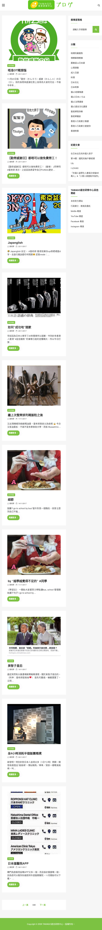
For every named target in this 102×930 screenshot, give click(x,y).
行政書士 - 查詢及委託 (80, 205)
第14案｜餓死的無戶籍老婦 (83, 158)
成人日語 (75, 72)
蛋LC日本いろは (78, 96)
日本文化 (75, 82)
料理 (73, 77)
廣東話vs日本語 (78, 62)
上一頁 (25, 904)
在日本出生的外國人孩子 (82, 153)
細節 (11, 499)
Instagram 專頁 (77, 226)
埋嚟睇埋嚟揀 (77, 57)
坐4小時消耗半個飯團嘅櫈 (25, 753)
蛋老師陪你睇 (77, 111)
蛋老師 (11, 74)
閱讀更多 (12, 91)
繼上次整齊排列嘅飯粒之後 (25, 415)
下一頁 (43, 904)
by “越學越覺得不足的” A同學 (27, 581)
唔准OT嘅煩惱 (17, 70)
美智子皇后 (15, 665)
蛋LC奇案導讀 (77, 92)
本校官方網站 (77, 200)
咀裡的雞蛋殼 (77, 53)
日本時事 (10, 661)
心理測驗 (75, 67)
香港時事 (75, 130)
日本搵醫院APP (18, 863)
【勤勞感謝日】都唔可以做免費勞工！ (33, 158)
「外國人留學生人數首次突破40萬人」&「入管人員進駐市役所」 (85, 174)
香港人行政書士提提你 (81, 125)
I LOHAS (74, 168)
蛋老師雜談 (11, 65)
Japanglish (15, 242)
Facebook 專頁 (77, 221)
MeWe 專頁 (76, 211)
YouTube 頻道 (77, 216)
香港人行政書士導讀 (80, 121)
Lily (72, 163)
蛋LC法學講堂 (77, 101)
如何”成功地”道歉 (19, 327)
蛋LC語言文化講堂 (79, 106)
